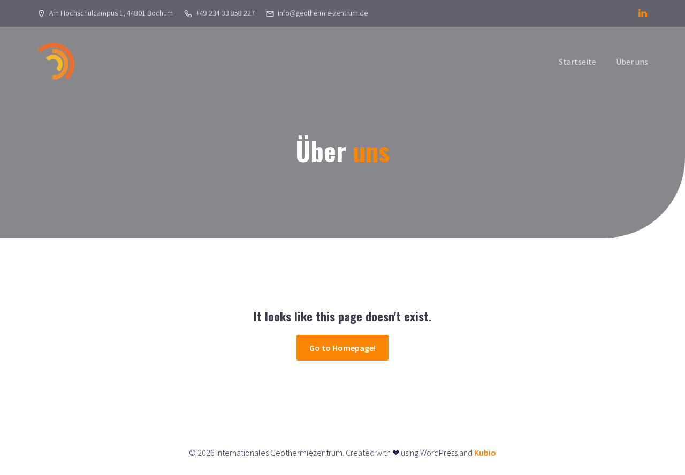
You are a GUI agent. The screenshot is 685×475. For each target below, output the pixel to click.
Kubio (485, 452)
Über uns (632, 61)
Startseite (577, 61)
